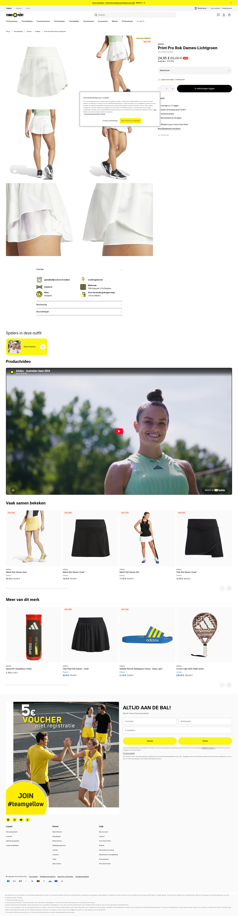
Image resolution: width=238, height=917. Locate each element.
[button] (222, 588)
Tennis (9, 8)
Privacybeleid (33, 876)
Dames (29, 31)
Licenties (9, 836)
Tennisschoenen (43, 21)
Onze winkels (215, 8)
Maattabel (161, 98)
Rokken (37, 31)
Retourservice (57, 841)
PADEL (28, 8)
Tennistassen (59, 21)
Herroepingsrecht (11, 832)
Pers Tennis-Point (105, 864)
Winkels (101, 845)
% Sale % (140, 21)
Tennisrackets (11, 21)
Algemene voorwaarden (65, 876)
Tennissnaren (88, 21)
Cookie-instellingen (12, 845)
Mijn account (103, 832)
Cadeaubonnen (227, 8)
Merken (115, 21)
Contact (101, 836)
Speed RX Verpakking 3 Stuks (19, 669)
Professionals (127, 21)
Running (19, 8)
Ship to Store (56, 864)
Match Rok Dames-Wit (129, 572)
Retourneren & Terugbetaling (108, 854)
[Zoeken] (96, 15)
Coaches (55, 854)
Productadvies (104, 859)
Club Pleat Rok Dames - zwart (76, 669)
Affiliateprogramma (58, 845)
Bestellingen (56, 836)
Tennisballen (74, 21)
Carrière (55, 850)
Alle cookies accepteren (130, 121)
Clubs (54, 859)
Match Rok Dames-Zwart (73, 572)
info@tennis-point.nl (208, 748)
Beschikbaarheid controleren (169, 129)
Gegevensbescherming (92, 114)
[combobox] (134, 15)
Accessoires (103, 21)
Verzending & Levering (106, 850)
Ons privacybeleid (129, 753)
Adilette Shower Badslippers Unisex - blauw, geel (140, 669)
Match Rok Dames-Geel (16, 572)
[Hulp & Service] (218, 15)
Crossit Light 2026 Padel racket (190, 669)
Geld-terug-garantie (12, 841)
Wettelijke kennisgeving (47, 876)
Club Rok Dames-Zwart (186, 572)
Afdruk (103, 114)
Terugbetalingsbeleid (82, 876)
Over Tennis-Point (105, 841)
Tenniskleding (26, 21)
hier (155, 110)
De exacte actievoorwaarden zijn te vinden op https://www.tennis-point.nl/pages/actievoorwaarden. (40, 912)
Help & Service (57, 832)
